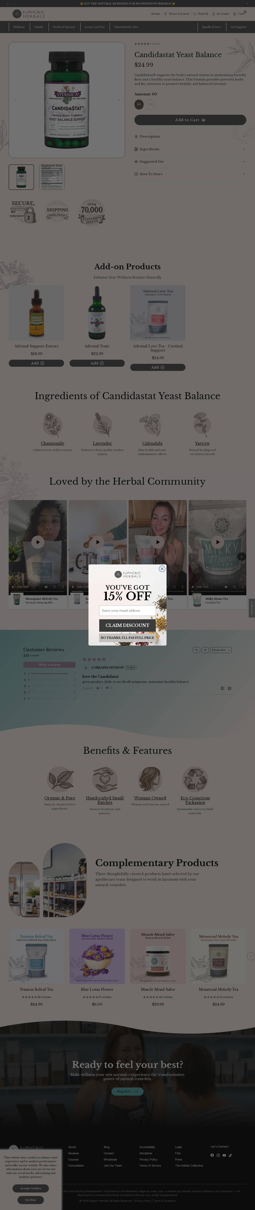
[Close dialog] (162, 569)
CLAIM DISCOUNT (128, 625)
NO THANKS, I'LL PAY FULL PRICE (127, 638)
